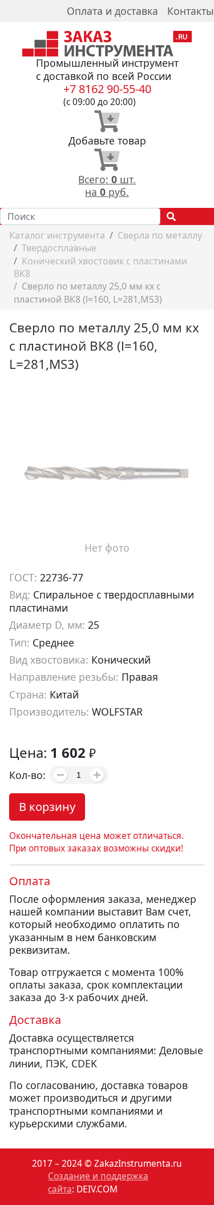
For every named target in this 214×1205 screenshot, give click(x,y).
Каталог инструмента (57, 235)
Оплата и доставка (112, 11)
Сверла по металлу (160, 235)
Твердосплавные (59, 248)
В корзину (47, 806)
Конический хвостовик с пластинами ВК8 (100, 267)
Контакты (190, 11)
